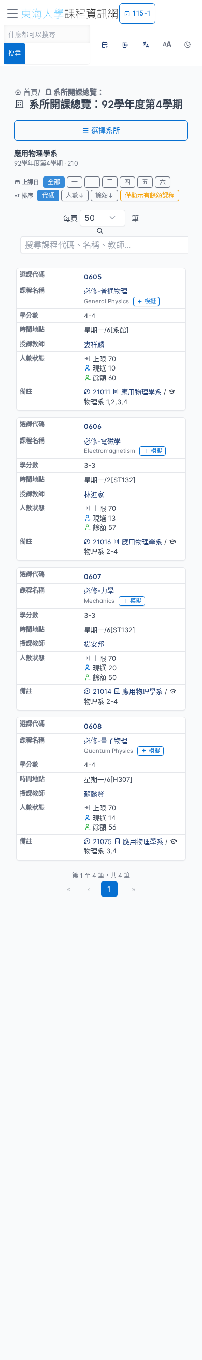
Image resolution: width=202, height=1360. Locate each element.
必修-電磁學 (102, 441)
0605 (93, 277)
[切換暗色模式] (187, 44)
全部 (54, 182)
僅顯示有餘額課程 (150, 195)
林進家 (94, 494)
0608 (93, 726)
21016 (102, 542)
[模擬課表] (104, 44)
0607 (93, 576)
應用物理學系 (141, 392)
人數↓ (75, 195)
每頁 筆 (101, 218)
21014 (102, 691)
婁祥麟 (94, 344)
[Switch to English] (146, 44)
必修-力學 (99, 590)
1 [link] (109, 888)
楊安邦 (94, 644)
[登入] (125, 44)
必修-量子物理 (105, 740)
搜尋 (14, 53)
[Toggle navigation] (12, 13)
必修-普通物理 (105, 291)
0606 (93, 426)
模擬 (150, 301)
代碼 (48, 195)
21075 (102, 841)
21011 (101, 392)
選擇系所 (105, 130)
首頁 (29, 91)
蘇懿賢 (94, 794)
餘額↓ (104, 195)
